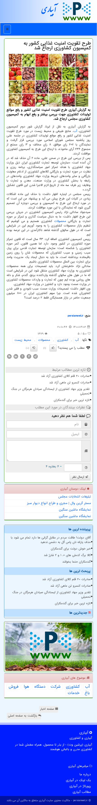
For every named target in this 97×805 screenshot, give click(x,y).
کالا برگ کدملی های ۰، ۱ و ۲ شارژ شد (67, 555)
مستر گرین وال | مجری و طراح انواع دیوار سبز (59, 503)
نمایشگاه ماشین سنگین (75, 509)
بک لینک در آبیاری (78, 780)
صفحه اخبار (47, 709)
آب (75, 131)
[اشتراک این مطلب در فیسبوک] (29, 356)
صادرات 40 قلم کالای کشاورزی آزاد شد (65, 376)
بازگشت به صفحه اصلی (23, 716)
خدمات (73, 693)
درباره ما (85, 774)
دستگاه (39, 687)
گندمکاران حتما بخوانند (76, 562)
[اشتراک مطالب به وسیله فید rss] (9, 356)
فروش (13, 687)
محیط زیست (22, 340)
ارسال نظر (78, 477)
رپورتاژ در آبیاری (80, 786)
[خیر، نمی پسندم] (33, 348)
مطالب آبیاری (82, 791)
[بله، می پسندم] (53, 348)
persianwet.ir (75, 316)
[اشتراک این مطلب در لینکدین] (15, 356)
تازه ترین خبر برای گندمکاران (72, 400)
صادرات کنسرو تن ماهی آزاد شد (69, 382)
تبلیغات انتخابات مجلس (74, 496)
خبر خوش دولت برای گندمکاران (71, 549)
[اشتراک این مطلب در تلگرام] (35, 356)
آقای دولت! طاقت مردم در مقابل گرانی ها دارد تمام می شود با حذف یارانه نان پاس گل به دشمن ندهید (51, 540)
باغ (87, 693)
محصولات (60, 221)
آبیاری (49, 11)
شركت (56, 687)
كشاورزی (62, 340)
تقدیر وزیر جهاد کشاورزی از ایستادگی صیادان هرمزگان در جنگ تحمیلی (50, 391)
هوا (26, 687)
